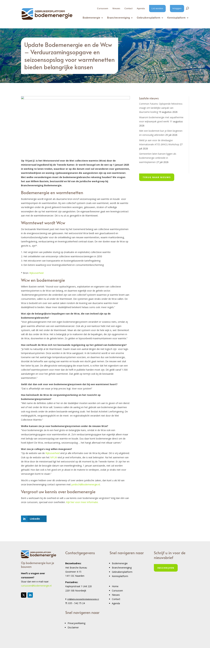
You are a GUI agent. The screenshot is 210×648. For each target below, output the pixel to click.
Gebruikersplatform (148, 18)
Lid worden (157, 8)
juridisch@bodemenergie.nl (85, 484)
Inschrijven (165, 567)
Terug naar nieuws (157, 177)
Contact (129, 8)
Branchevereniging (118, 18)
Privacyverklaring (76, 623)
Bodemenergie (91, 18)
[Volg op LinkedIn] (30, 595)
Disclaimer (73, 627)
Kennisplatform (176, 18)
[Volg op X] (23, 595)
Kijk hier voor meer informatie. (82, 502)
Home (115, 586)
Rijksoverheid (36, 272)
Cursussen (102, 8)
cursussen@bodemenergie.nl (36, 585)
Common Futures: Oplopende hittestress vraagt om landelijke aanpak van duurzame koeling (160, 107)
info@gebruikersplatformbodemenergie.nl (83, 599)
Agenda (141, 8)
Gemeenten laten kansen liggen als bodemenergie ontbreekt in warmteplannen (157, 157)
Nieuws (116, 8)
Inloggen (177, 8)
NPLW (53, 457)
